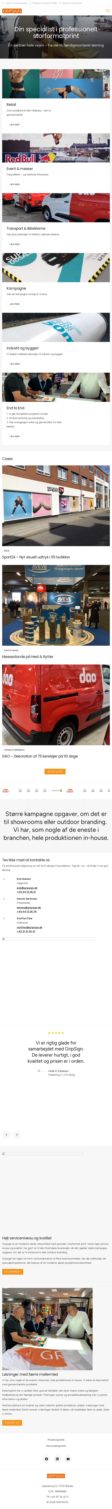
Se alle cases (55, 771)
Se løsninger (12, 1272)
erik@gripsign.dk (27, 888)
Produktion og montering (71, 3)
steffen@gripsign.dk (29, 927)
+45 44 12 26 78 (26, 911)
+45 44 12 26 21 (26, 892)
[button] (6, 1135)
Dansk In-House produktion (16, 3)
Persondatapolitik (56, 1445)
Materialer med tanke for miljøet (45, 3)
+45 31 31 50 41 (26, 931)
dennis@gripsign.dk (29, 907)
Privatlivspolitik (56, 1439)
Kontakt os (12, 1423)
